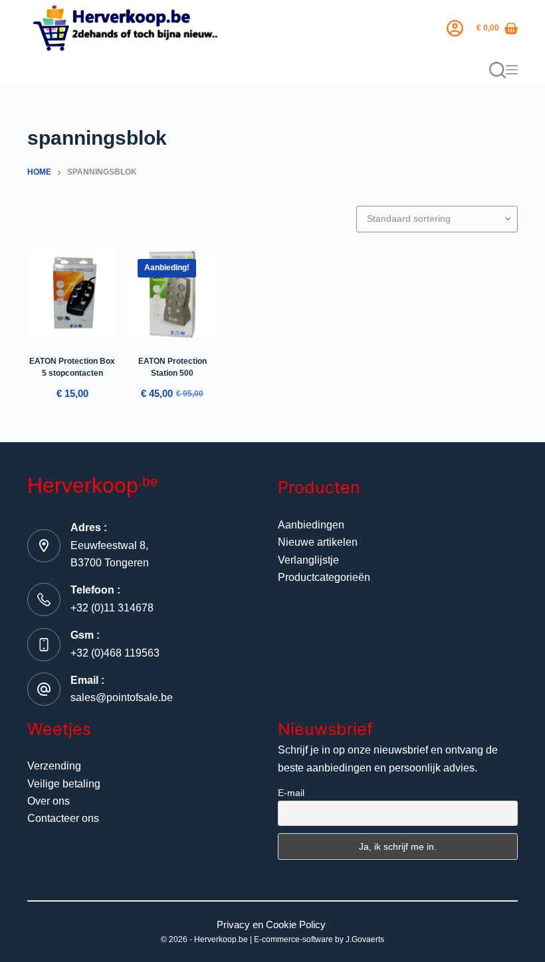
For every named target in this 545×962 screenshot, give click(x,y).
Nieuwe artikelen (318, 542)
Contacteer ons (63, 818)
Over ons (48, 801)
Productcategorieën (324, 577)
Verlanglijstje (308, 560)
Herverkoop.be (221, 939)
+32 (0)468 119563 (115, 653)
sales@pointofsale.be (121, 697)
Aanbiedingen (311, 524)
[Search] (497, 70)
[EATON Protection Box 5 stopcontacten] (72, 294)
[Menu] (512, 70)
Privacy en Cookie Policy (271, 924)
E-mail (291, 792)
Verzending (54, 765)
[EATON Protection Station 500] (173, 294)
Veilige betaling (63, 783)
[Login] (455, 28)
